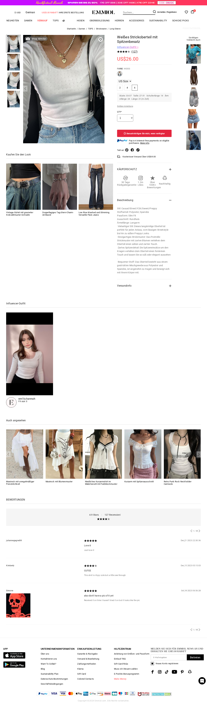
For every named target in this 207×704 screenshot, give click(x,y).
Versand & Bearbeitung (88, 659)
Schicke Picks (180, 20)
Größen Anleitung (125, 106)
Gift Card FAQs (121, 664)
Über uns (45, 654)
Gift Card (81, 674)
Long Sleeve (115, 29)
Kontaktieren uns (49, 659)
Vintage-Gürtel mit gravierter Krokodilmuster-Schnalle (19, 213)
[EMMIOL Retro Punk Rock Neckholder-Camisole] (182, 453)
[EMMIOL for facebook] (152, 672)
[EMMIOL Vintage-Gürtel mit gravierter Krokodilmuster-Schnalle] (23, 187)
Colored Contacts (85, 679)
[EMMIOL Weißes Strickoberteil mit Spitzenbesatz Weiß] (120, 75)
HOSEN (81, 20)
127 (134, 51)
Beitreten (195, 657)
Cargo (67, 21)
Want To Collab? (48, 664)
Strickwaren (101, 29)
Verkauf (42, 20)
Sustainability (158, 20)
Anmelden (161, 12)
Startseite (71, 29)
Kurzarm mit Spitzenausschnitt (139, 481)
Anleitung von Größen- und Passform (131, 654)
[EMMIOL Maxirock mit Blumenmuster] (64, 453)
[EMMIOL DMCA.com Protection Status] (161, 696)
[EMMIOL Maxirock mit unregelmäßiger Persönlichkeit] (24, 453)
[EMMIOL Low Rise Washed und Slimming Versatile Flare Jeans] (96, 187)
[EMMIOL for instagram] (160, 672)
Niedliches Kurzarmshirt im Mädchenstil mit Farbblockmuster (101, 482)
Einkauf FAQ (120, 659)
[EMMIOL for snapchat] (190, 671)
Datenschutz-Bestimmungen (54, 679)
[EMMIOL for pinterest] (182, 672)
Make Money (120, 679)
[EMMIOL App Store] (14, 658)
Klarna (80, 669)
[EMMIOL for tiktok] (166, 672)
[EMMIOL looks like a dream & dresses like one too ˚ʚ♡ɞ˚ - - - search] (29, 360)
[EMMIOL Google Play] (14, 667)
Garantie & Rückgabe (87, 654)
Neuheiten (12, 20)
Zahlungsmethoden (86, 664)
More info (144, 143)
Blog (43, 669)
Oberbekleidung (100, 20)
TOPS (56, 20)
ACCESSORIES (136, 20)
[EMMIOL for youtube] (174, 672)
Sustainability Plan (50, 674)
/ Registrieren (171, 12)
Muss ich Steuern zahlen (126, 669)
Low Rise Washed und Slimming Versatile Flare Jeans (94, 213)
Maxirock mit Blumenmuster (59, 481)
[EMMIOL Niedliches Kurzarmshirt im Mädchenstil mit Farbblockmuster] (103, 453)
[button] (25, 89)
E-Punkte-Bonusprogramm (126, 674)
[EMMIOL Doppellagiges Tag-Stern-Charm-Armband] (59, 187)
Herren (119, 20)
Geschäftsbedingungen (52, 684)
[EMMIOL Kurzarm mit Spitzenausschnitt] (142, 453)
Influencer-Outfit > (127, 47)
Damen (28, 20)
